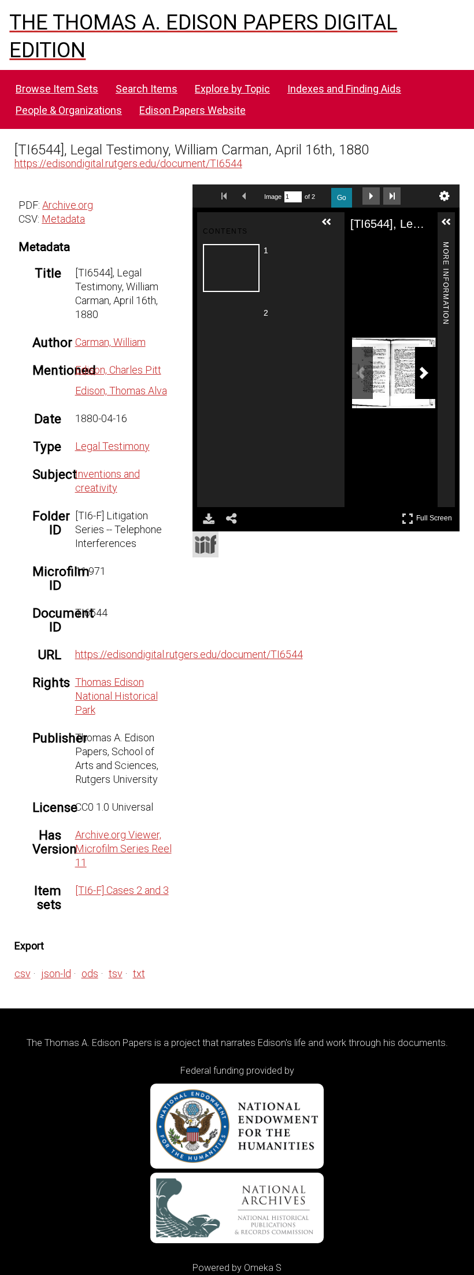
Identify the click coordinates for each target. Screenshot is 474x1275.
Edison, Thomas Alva (121, 391)
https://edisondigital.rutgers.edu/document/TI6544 (128, 163)
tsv (116, 973)
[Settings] (444, 196)
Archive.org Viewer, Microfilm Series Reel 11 (123, 849)
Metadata (63, 219)
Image (273, 196)
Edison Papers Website (192, 110)
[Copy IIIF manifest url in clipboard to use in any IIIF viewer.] (205, 544)
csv (22, 973)
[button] (331, 226)
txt (139, 973)
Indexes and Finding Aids (344, 89)
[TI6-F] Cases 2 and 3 (122, 890)
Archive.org (67, 205)
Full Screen (435, 516)
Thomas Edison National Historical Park (116, 696)
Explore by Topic (232, 89)
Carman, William (110, 342)
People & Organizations (69, 110)
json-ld (56, 973)
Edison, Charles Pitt (118, 370)
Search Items (146, 89)
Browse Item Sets (57, 89)
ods (90, 973)
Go (341, 198)
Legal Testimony (112, 446)
